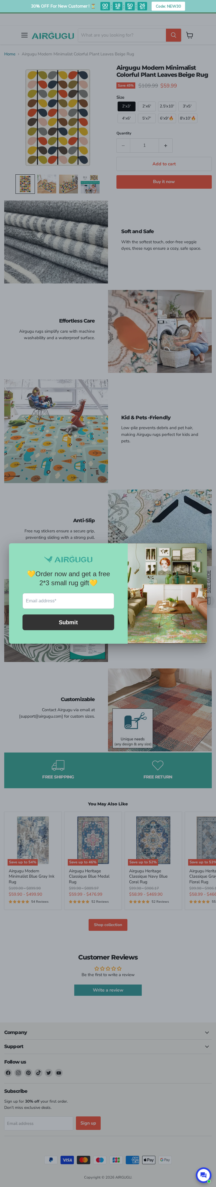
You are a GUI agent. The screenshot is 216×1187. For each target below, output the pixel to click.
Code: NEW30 (168, 6)
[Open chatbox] (204, 1175)
